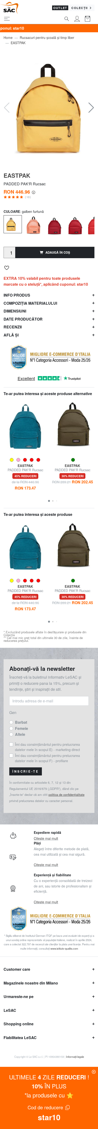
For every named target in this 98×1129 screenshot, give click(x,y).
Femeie (21, 728)
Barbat (21, 722)
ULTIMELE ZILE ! (49, 1077)
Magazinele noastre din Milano (31, 983)
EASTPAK (18, 42)
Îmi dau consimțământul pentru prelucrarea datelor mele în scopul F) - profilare (47, 758)
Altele (20, 734)
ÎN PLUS (49, 1086)
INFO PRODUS (17, 295)
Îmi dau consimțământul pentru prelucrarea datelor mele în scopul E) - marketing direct (47, 747)
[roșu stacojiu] (54, 224)
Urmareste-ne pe (19, 996)
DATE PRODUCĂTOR (23, 319)
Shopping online (19, 1023)
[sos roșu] (75, 224)
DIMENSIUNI (15, 311)
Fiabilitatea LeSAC (20, 1037)
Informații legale (75, 1057)
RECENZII (13, 327)
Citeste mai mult (46, 838)
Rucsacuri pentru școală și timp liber (47, 37)
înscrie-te (25, 771)
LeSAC (10, 1010)
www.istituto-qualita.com (64, 948)
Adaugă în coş (57, 252)
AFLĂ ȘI (11, 335)
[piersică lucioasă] (33, 224)
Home (8, 37)
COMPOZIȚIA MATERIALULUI (30, 303)
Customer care (17, 969)
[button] (91, 108)
